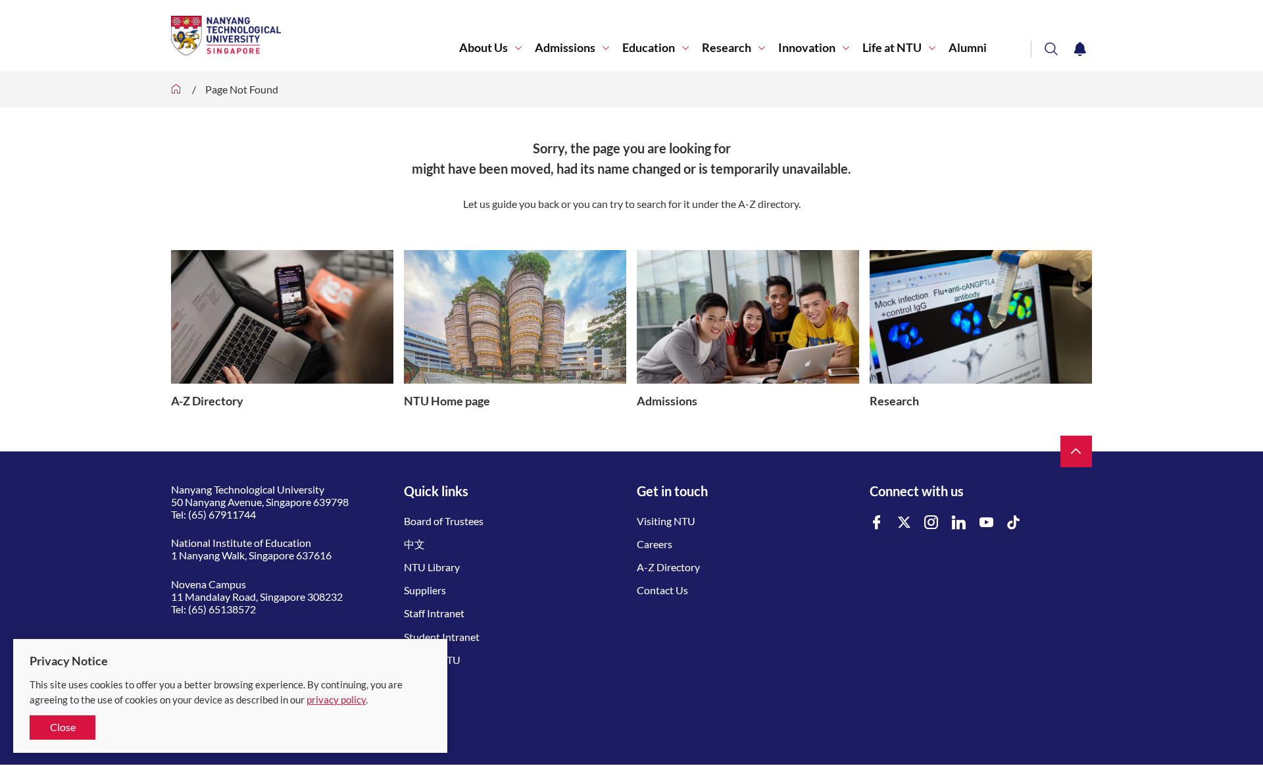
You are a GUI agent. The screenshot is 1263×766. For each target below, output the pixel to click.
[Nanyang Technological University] (315, 35)
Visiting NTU (666, 521)
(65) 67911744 (222, 514)
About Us (483, 48)
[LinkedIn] (959, 523)
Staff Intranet (434, 613)
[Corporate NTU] (176, 89)
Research (726, 48)
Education (648, 48)
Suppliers (425, 590)
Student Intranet (442, 636)
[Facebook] (877, 523)
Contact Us (662, 590)
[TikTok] (1013, 523)
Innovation (806, 48)
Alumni (968, 48)
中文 (414, 544)
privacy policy (336, 699)
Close (63, 727)
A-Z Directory (668, 567)
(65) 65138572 (222, 609)
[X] (904, 523)
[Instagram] (931, 523)
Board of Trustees (443, 521)
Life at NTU (892, 48)
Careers (654, 544)
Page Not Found (241, 89)
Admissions (565, 48)
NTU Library (432, 567)
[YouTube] (986, 523)
